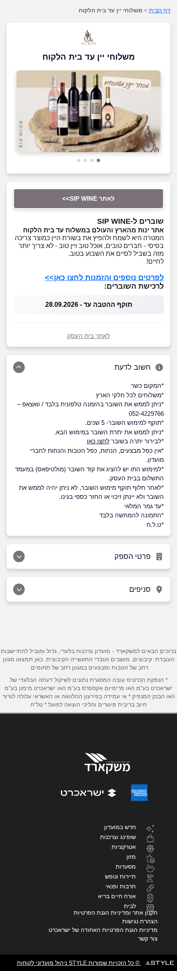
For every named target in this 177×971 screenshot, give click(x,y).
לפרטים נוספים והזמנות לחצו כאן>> (104, 277)
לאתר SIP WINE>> (88, 198)
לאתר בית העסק (88, 335)
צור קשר (148, 938)
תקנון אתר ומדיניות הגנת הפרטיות (116, 912)
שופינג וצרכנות (118, 837)
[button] (98, 160)
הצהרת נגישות (140, 921)
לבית (130, 906)
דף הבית (159, 10)
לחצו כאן (98, 441)
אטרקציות (124, 847)
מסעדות (126, 866)
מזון (131, 856)
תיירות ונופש (120, 876)
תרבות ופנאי (120, 886)
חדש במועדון (120, 827)
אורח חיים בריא (117, 896)
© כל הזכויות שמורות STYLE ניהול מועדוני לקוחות (79, 962)
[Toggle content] (19, 367)
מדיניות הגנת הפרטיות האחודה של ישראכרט (103, 930)
